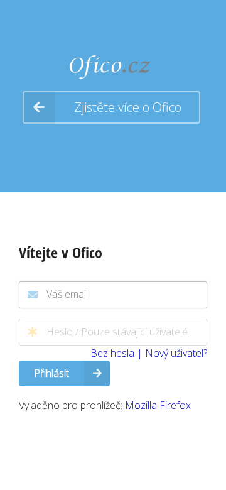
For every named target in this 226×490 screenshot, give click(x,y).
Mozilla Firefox (158, 405)
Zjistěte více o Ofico (127, 107)
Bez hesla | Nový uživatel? (148, 353)
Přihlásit (51, 373)
